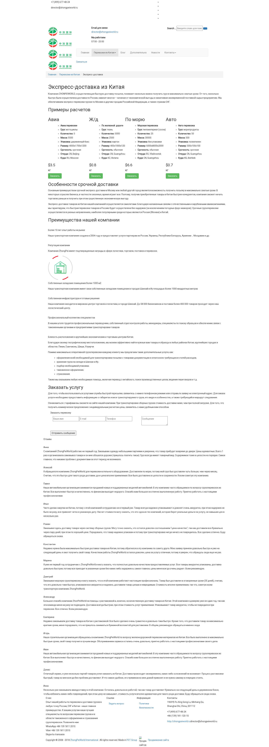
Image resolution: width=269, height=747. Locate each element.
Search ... (171, 28)
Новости (155, 52)
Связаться (81, 62)
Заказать (55, 176)
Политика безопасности (146, 705)
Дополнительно (138, 52)
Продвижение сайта (158, 740)
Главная (85, 52)
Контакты (170, 52)
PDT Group (132, 740)
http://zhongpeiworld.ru (178, 721)
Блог (123, 52)
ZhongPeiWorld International (84, 740)
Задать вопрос (116, 703)
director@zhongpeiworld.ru (104, 32)
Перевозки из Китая (104, 52)
